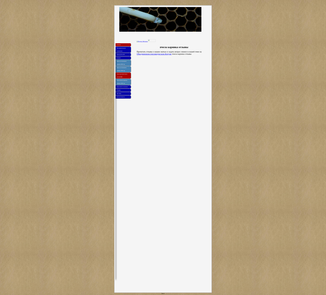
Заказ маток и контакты (122, 86)
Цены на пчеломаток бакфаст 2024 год (121, 69)
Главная (119, 44)
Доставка (119, 93)
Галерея (119, 57)
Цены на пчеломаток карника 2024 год (121, 63)
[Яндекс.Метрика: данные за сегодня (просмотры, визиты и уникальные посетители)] (142, 41)
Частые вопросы (121, 96)
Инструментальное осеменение (121, 50)
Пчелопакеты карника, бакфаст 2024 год (122, 82)
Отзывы (119, 90)
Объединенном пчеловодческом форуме (154, 54)
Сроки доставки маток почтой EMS (122, 75)
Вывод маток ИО (121, 54)
